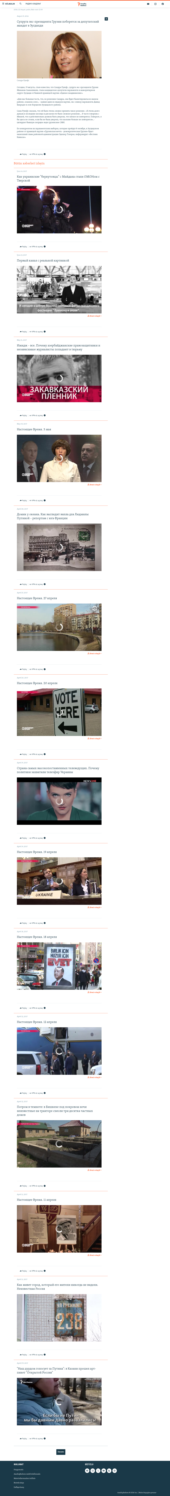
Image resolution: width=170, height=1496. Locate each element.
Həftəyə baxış (19, 1487)
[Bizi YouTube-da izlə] (148, 4)
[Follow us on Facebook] (87, 1470)
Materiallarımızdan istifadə (24, 1479)
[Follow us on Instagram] (92, 1470)
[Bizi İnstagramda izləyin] (155, 4)
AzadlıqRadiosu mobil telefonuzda (27, 1474)
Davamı (61, 1452)
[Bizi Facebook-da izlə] (162, 4)
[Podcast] (114, 1470)
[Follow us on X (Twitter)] (98, 1470)
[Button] (23, 154)
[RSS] (109, 1470)
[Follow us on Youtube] (103, 1470)
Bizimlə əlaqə (19, 1483)
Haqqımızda (18, 1470)
